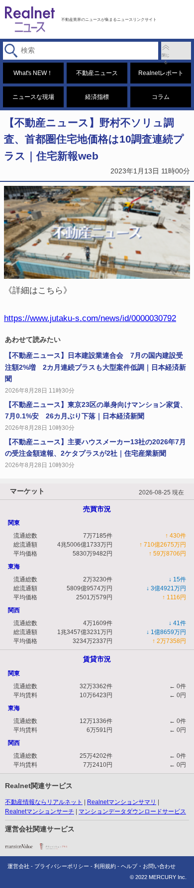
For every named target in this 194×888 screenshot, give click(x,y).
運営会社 (18, 866)
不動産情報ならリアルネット (44, 802)
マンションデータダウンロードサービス (132, 811)
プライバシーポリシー (61, 866)
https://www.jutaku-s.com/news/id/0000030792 (90, 318)
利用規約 (105, 866)
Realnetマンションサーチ (39, 811)
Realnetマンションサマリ (121, 802)
